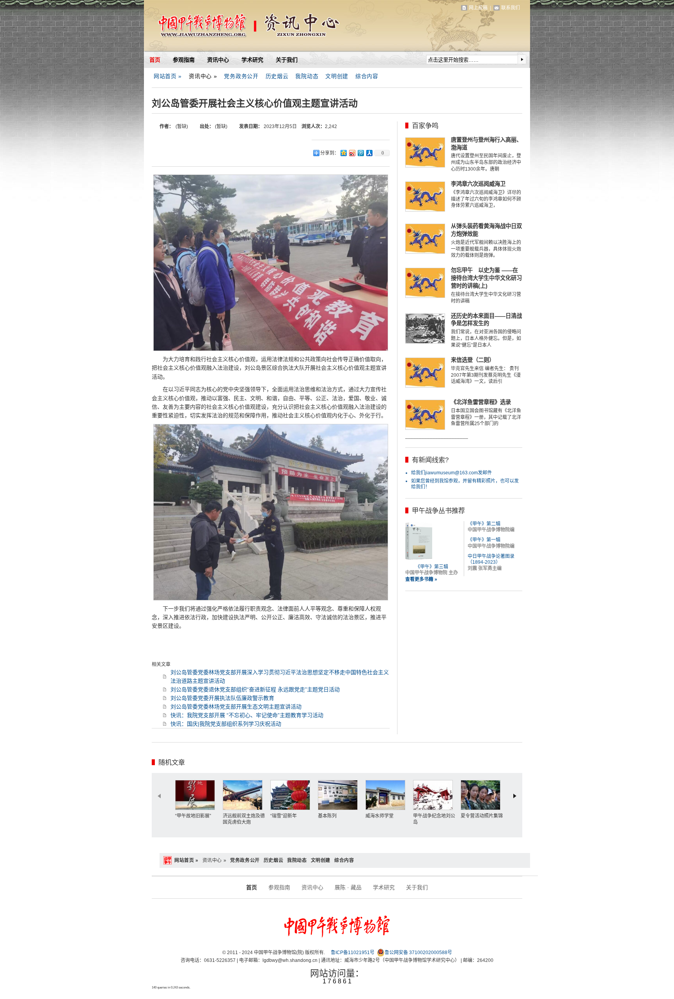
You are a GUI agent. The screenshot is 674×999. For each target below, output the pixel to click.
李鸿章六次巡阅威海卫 (478, 184)
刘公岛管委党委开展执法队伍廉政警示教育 (222, 698)
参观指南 (184, 60)
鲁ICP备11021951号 (352, 952)
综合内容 (366, 76)
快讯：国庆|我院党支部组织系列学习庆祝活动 (225, 724)
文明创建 (336, 76)
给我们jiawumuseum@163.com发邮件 (451, 472)
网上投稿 (478, 8)
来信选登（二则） (473, 360)
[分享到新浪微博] (352, 153)
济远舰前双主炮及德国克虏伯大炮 (244, 819)
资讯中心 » (203, 76)
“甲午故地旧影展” (193, 816)
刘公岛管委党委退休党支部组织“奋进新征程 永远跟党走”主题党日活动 (255, 689)
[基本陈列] (340, 795)
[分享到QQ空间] (343, 153)
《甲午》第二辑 (484, 524)
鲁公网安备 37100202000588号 (418, 952)
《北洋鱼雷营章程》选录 (481, 402)
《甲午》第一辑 (484, 540)
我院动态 (306, 76)
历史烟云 (277, 76)
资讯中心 (218, 60)
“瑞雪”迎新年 (283, 816)
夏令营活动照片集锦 (482, 816)
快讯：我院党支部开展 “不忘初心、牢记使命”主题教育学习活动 (246, 715)
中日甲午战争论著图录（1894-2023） (491, 559)
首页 (154, 60)
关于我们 (287, 60)
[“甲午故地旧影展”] (197, 795)
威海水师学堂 (379, 816)
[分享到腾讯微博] (360, 153)
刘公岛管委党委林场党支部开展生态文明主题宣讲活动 (236, 706)
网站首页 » (168, 76)
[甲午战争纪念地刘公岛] (435, 795)
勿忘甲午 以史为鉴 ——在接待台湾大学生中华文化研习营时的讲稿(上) (486, 278)
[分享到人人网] (369, 153)
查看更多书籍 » (421, 579)
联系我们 (510, 8)
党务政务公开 (241, 76)
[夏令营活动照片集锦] (482, 795)
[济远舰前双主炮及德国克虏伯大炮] (244, 795)
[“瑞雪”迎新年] (292, 795)
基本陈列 (327, 816)
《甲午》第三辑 (431, 567)
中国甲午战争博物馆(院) (235, 27)
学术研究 (252, 60)
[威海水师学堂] (387, 795)
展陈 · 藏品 (348, 887)
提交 (522, 59)
